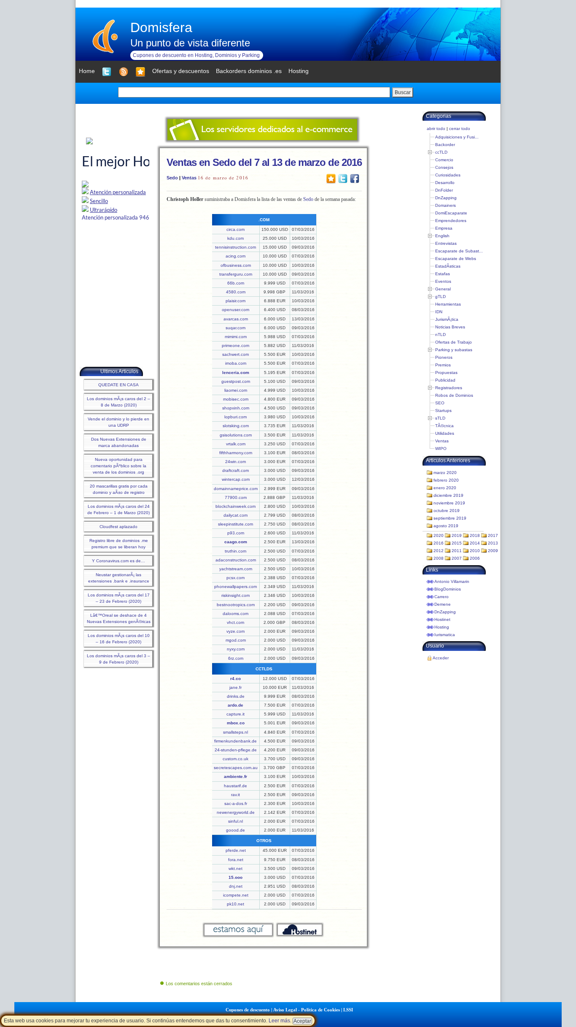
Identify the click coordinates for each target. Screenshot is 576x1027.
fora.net (235, 859)
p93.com (235, 533)
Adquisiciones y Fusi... (457, 137)
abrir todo (436, 128)
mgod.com (236, 640)
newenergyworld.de (236, 812)
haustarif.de (235, 785)
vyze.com (235, 631)
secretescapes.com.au (236, 767)
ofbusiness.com (236, 265)
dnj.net (235, 886)
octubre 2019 (446, 510)
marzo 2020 (445, 472)
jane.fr (235, 687)
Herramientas (448, 304)
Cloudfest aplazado (118, 526)
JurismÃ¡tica (446, 319)
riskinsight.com (235, 595)
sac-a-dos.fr (235, 803)
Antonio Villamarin (451, 581)
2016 (438, 543)
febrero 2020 (446, 480)
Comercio (444, 159)
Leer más (279, 1021)
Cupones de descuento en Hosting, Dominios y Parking (196, 55)
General (443, 289)
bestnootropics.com (236, 604)
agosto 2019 (445, 525)
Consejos (444, 167)
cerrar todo (459, 128)
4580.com (235, 292)
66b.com (235, 283)
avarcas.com (235, 319)
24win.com (235, 461)
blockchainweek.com (235, 506)
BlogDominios (447, 589)
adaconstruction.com (235, 560)
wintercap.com (236, 479)
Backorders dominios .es (249, 71)
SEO (439, 403)
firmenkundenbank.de (235, 741)
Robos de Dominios (454, 395)
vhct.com (235, 622)
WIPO (441, 448)
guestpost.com (235, 381)
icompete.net (235, 895)
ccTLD (441, 152)
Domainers (445, 205)
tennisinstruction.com (235, 247)
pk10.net (235, 904)
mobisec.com (235, 399)
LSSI (348, 1009)
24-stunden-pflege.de (236, 750)
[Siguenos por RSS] (123, 72)
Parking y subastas (453, 349)
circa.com (235, 229)
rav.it (235, 794)
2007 (457, 558)
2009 (493, 550)
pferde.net (236, 850)
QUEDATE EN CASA (118, 384)
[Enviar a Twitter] (343, 178)
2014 (475, 543)
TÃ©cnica (444, 425)
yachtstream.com (235, 568)
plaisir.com (235, 300)
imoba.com (235, 363)
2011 (457, 550)
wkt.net (235, 868)
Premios (443, 365)
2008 (438, 558)
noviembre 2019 (449, 503)
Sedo (172, 177)
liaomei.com (235, 390)
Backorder (445, 144)
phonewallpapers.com (235, 586)
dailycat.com (235, 515)
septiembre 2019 (449, 518)
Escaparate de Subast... (459, 251)
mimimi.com (236, 336)
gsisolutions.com (236, 435)
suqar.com (235, 327)
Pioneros (443, 357)
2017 (493, 535)
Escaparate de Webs (455, 258)
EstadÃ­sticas (447, 266)
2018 (475, 535)
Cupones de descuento (248, 1009)
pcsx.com (235, 577)
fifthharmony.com (235, 452)
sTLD (440, 418)
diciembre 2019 (448, 495)
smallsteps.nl (235, 732)
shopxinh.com (235, 408)
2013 (493, 543)
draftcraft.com (235, 470)
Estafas (442, 273)
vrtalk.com (235, 444)
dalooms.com (235, 613)
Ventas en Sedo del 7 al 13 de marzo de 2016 (264, 162)
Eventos (443, 281)
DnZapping (446, 197)
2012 (438, 550)
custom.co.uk (235, 758)
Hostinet (442, 619)
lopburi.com (235, 417)
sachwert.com (235, 354)
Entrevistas (446, 243)
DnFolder (444, 190)
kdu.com (235, 238)
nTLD (440, 334)
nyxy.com (236, 649)
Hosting (441, 627)
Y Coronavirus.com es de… (118, 560)
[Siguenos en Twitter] (106, 72)
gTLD (440, 296)
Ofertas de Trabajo (453, 342)
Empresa (443, 228)
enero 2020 (444, 487)
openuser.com (235, 309)
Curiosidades (447, 175)
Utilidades (444, 433)
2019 (457, 535)
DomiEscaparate (451, 213)
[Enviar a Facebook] (355, 178)
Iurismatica (444, 634)
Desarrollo (445, 182)
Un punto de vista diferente (190, 43)
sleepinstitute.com (235, 524)
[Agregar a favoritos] (140, 72)
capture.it (235, 714)
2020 (438, 535)
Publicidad (445, 380)
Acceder (441, 658)
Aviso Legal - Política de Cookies (306, 1009)
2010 (475, 550)
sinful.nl (235, 821)
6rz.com (235, 658)
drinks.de (236, 696)
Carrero (441, 596)
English (442, 235)
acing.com (235, 256)
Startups (443, 410)
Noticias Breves (450, 327)
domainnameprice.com (236, 488)
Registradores (448, 387)
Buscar (403, 92)
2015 (457, 543)
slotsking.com (236, 425)
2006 (475, 558)
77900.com (236, 497)
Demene (442, 604)
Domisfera (161, 27)
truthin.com (235, 551)
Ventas (189, 177)
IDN (438, 311)
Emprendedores (450, 220)
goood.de (235, 830)
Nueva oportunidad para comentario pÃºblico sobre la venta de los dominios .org (118, 465)
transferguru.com (235, 274)
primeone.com (235, 345)
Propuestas (446, 372)
